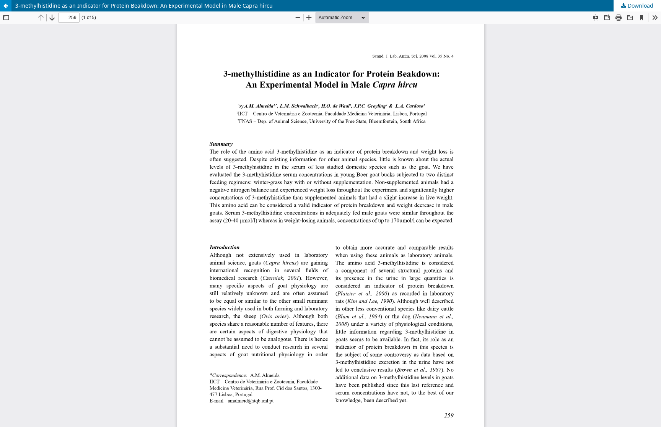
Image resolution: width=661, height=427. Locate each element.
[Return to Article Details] (5, 5)
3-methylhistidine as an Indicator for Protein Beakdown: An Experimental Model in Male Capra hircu (144, 5)
